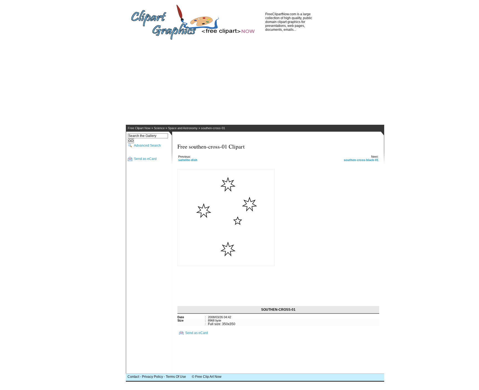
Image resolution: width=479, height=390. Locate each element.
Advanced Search (147, 145)
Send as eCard (145, 159)
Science (159, 128)
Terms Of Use (176, 377)
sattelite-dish (187, 160)
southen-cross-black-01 (361, 160)
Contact (133, 377)
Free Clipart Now (139, 128)
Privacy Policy (152, 377)
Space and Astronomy (183, 128)
